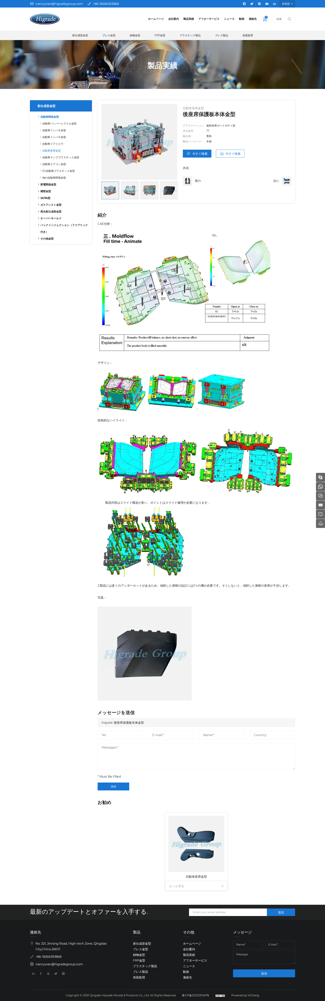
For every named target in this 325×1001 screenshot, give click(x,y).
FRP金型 (160, 35)
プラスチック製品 (190, 35)
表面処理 (247, 35)
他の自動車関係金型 (54, 177)
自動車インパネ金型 (54, 130)
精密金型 (45, 191)
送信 (113, 786)
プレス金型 (108, 35)
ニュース (229, 18)
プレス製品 (221, 35)
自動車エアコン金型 (54, 164)
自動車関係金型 (49, 116)
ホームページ (156, 18)
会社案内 (173, 18)
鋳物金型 (135, 35)
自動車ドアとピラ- (53, 144)
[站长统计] (220, 995)
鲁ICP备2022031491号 (195, 995)
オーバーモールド (51, 218)
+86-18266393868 (106, 4)
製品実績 (188, 18)
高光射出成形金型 (51, 211)
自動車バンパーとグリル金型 (59, 123)
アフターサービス (208, 18)
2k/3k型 (45, 198)
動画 (241, 18)
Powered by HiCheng (245, 995)
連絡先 (253, 18)
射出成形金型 (80, 35)
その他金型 (47, 238)
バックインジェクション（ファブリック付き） (64, 228)
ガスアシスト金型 (51, 204)
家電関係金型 (48, 184)
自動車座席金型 (51, 150)
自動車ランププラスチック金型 (60, 157)
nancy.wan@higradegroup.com (59, 4)
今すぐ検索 (199, 153)
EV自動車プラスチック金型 (58, 171)
